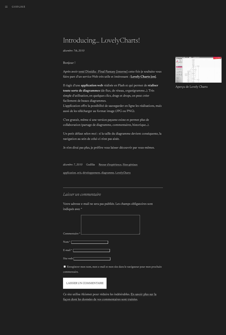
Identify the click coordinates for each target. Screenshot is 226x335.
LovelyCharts (123, 173)
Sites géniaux (130, 164)
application (69, 173)
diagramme (107, 173)
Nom (66, 242)
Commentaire (71, 233)
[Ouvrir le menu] (6, 7)
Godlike (18, 7)
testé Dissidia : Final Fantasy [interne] (103, 71)
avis (79, 173)
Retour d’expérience (110, 164)
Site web (68, 258)
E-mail (67, 250)
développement (91, 173)
